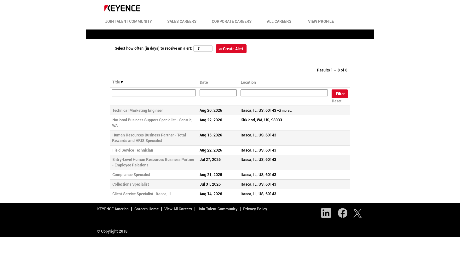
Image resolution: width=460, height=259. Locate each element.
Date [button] (204, 82)
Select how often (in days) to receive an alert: (153, 48)
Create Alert (232, 48)
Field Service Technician (132, 150)
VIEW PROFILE (321, 21)
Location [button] (248, 82)
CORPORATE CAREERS (232, 21)
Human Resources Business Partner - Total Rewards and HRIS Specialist (149, 137)
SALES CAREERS (181, 21)
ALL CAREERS (279, 21)
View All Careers (178, 208)
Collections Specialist (130, 184)
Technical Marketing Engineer (137, 110)
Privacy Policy (255, 208)
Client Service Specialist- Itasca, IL (142, 193)
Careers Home (146, 208)
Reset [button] (337, 100)
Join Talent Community (217, 208)
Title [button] (116, 81)
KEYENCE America (113, 208)
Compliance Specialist (131, 174)
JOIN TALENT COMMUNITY (128, 21)
